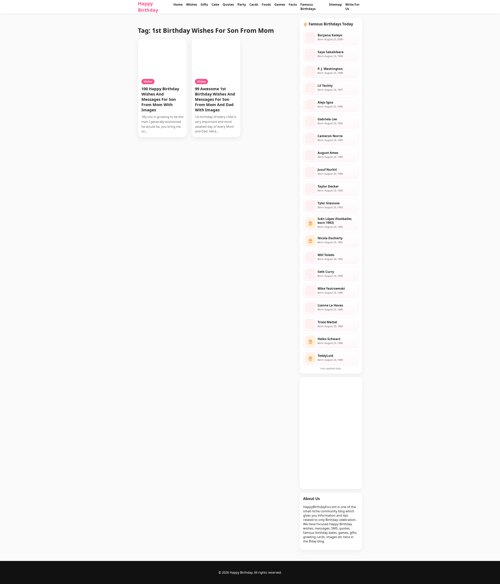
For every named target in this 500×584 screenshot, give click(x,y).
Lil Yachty (325, 86)
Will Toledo (326, 255)
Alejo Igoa (325, 102)
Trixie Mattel (327, 322)
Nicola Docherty (330, 238)
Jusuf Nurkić (327, 169)
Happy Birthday (148, 6)
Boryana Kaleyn (330, 35)
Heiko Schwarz (329, 339)
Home (178, 4)
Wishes (191, 4)
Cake (215, 4)
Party (242, 4)
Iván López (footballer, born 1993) (335, 221)
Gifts (204, 4)
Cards (253, 4)
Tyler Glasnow (329, 203)
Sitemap (335, 4)
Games (279, 4)
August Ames (328, 153)
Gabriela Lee (327, 119)
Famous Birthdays (308, 6)
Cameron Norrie (330, 136)
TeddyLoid (325, 356)
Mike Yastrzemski (331, 288)
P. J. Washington (330, 69)
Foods (266, 4)
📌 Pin (178, 43)
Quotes (228, 4)
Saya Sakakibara (331, 52)
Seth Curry (326, 272)
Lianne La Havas (330, 305)
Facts (293, 4)
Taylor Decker (328, 186)
